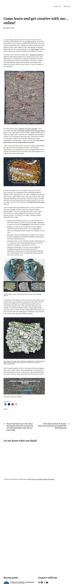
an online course (30, 41)
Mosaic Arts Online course (37, 202)
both (27, 224)
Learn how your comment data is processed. (40, 479)
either (24, 224)
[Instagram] (39, 582)
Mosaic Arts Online (35, 55)
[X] (44, 582)
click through (35, 49)
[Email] (47, 582)
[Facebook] (42, 582)
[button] (57, 6)
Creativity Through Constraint (28, 128)
